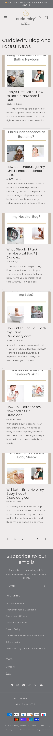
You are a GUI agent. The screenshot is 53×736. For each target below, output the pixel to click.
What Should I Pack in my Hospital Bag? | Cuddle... (24, 253)
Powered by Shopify (28, 725)
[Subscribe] (44, 586)
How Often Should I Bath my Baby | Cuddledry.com (26, 332)
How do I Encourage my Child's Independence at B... (26, 171)
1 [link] (7, 539)
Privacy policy (12, 730)
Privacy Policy (13, 629)
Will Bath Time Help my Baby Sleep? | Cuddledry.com (25, 494)
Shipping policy (43, 730)
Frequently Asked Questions (21, 609)
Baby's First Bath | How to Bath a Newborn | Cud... (25, 96)
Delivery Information (16, 603)
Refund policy (13, 642)
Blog (8, 673)
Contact (10, 666)
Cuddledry (14, 725)
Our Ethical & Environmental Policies (25, 635)
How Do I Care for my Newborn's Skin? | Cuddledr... (24, 411)
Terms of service (27, 730)
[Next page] (46, 539)
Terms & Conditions (16, 622)
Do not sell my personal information (25, 648)
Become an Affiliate (16, 616)
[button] (6, 17)
